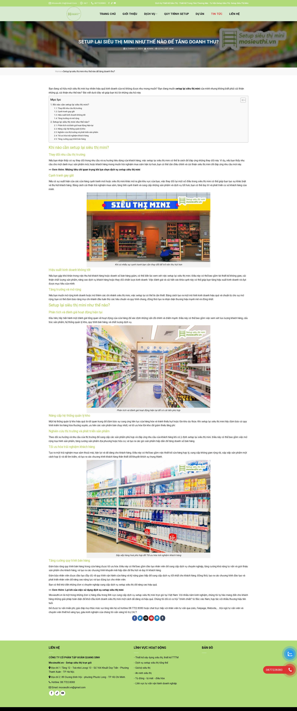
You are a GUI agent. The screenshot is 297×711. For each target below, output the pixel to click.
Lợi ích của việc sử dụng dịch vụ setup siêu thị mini (94, 589)
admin (150, 48)
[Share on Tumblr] (162, 618)
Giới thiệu (130, 13)
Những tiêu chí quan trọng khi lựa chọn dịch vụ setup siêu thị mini (102, 169)
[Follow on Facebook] (109, 3)
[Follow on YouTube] (115, 3)
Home (58, 71)
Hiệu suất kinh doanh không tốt (71, 115)
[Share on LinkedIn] (156, 618)
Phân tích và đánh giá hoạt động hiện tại (75, 125)
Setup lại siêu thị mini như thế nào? (71, 122)
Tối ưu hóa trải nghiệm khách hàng (73, 135)
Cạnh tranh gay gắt (66, 111)
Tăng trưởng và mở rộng (68, 118)
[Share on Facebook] (134, 618)
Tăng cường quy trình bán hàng (72, 139)
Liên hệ (234, 13)
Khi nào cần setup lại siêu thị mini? (71, 104)
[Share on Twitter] (140, 618)
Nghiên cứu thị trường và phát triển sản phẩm (78, 132)
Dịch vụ (149, 13)
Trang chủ (107, 13)
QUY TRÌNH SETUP (176, 13)
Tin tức (216, 13)
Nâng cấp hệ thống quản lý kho (71, 129)
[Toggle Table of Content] (241, 100)
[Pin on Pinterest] (151, 618)
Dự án (200, 13)
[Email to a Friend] (145, 618)
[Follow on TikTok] (112, 3)
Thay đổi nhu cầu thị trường (70, 108)
